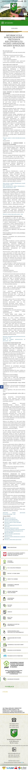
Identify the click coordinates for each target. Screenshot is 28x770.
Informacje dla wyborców (10, 518)
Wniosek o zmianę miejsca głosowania (12, 539)
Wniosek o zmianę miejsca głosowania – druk (13, 214)
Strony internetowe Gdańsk (11, 762)
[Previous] (1, 701)
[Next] (27, 701)
